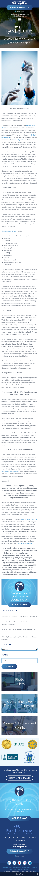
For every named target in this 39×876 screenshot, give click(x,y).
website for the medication (11, 471)
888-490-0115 (20, 7)
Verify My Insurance (19, 778)
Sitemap (32, 871)
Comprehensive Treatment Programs (20, 703)
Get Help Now (19, 605)
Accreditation (6, 871)
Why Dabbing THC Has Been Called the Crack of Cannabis (18, 630)
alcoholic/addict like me (28, 519)
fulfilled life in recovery (25, 543)
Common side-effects (9, 231)
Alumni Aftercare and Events (19, 725)
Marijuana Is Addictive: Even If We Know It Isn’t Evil (19, 617)
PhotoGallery (19, 681)
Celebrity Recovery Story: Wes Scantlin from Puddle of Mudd (19, 638)
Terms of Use (15, 871)
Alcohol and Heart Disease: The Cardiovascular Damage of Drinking (18, 623)
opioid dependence (19, 140)
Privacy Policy (24, 871)
